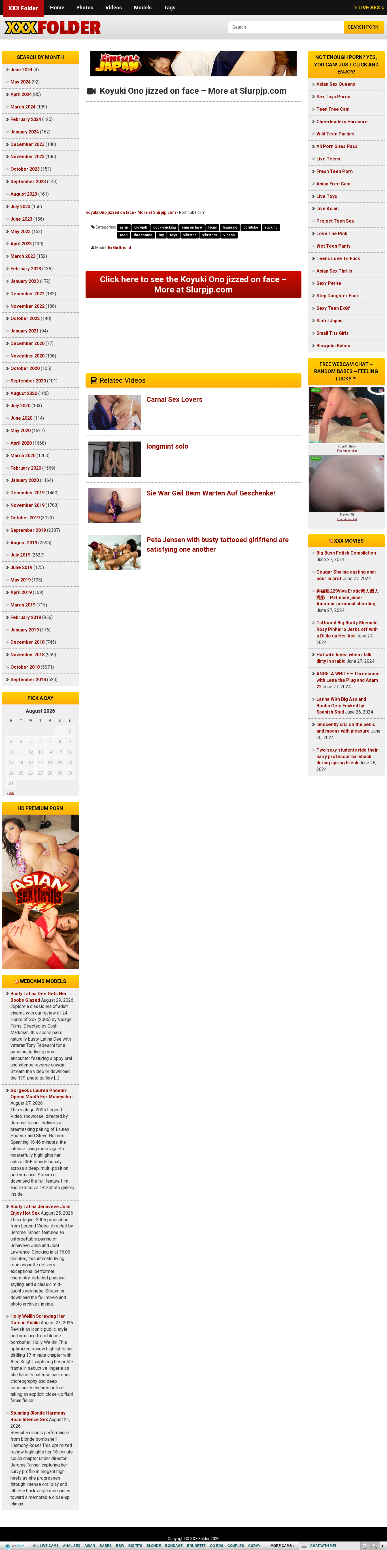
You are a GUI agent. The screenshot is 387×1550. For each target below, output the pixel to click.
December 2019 (27, 492)
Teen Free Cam (333, 109)
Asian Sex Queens (335, 84)
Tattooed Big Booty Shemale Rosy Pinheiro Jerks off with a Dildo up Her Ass (347, 629)
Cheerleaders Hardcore (342, 121)
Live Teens (328, 159)
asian (124, 227)
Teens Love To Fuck (338, 258)
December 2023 (27, 144)
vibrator (189, 235)
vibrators (209, 235)
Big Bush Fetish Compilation (346, 553)
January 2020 (24, 480)
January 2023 (24, 281)
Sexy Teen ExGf (333, 308)
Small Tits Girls (332, 333)
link (382, 1461)
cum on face (192, 227)
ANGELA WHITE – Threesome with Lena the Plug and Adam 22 (348, 680)
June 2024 (21, 69)
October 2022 (25, 318)
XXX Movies (349, 541)
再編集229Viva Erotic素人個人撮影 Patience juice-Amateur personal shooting (347, 597)
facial (212, 227)
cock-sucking (164, 227)
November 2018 (27, 654)
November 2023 (27, 156)
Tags (169, 8)
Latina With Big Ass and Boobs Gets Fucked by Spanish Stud (341, 705)
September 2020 (28, 381)
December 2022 (27, 293)
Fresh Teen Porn (334, 171)
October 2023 (25, 169)
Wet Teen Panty (333, 246)
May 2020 (20, 430)
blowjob (140, 227)
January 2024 (24, 132)
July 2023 (20, 206)
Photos (84, 8)
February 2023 (25, 268)
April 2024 (21, 94)
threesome (143, 235)
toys (173, 235)
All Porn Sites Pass (337, 146)
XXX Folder (23, 8)
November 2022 (27, 306)
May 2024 (20, 82)
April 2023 (21, 243)
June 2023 (21, 219)
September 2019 (28, 530)
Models (143, 8)
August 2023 (23, 194)
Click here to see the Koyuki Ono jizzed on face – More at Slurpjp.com (193, 284)
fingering (230, 227)
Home (57, 8)
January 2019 (24, 630)
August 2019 (23, 542)
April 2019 (21, 592)
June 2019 (21, 567)
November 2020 (27, 356)
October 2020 (25, 368)
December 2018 (27, 642)
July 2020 (20, 405)
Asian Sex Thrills (334, 271)
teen (123, 235)
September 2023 (28, 181)
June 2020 (21, 418)
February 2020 (25, 468)
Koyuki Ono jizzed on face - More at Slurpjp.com (131, 212)
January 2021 (24, 331)
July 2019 (20, 555)
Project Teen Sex (335, 221)
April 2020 (21, 443)
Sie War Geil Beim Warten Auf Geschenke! (210, 493)
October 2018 (25, 667)
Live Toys (326, 196)
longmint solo (167, 446)
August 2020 (23, 393)
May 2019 (20, 580)
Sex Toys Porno (333, 96)
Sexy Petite (328, 283)
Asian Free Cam (333, 184)
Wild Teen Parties (335, 134)
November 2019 (27, 505)
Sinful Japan (329, 320)
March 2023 (22, 256)
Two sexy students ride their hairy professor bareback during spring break (347, 756)
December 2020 (27, 343)
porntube (250, 227)
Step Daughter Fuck (337, 295)
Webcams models (43, 981)
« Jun (10, 793)
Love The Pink (331, 233)
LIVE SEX (369, 8)
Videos (113, 8)
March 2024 (22, 107)
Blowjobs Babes (333, 345)
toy (161, 235)
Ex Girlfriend (119, 247)
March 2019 (22, 605)
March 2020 (22, 455)
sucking (271, 227)
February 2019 (25, 617)
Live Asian (327, 208)
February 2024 (25, 119)
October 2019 (25, 517)
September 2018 (28, 679)
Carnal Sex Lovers (174, 399)
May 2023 (20, 231)
